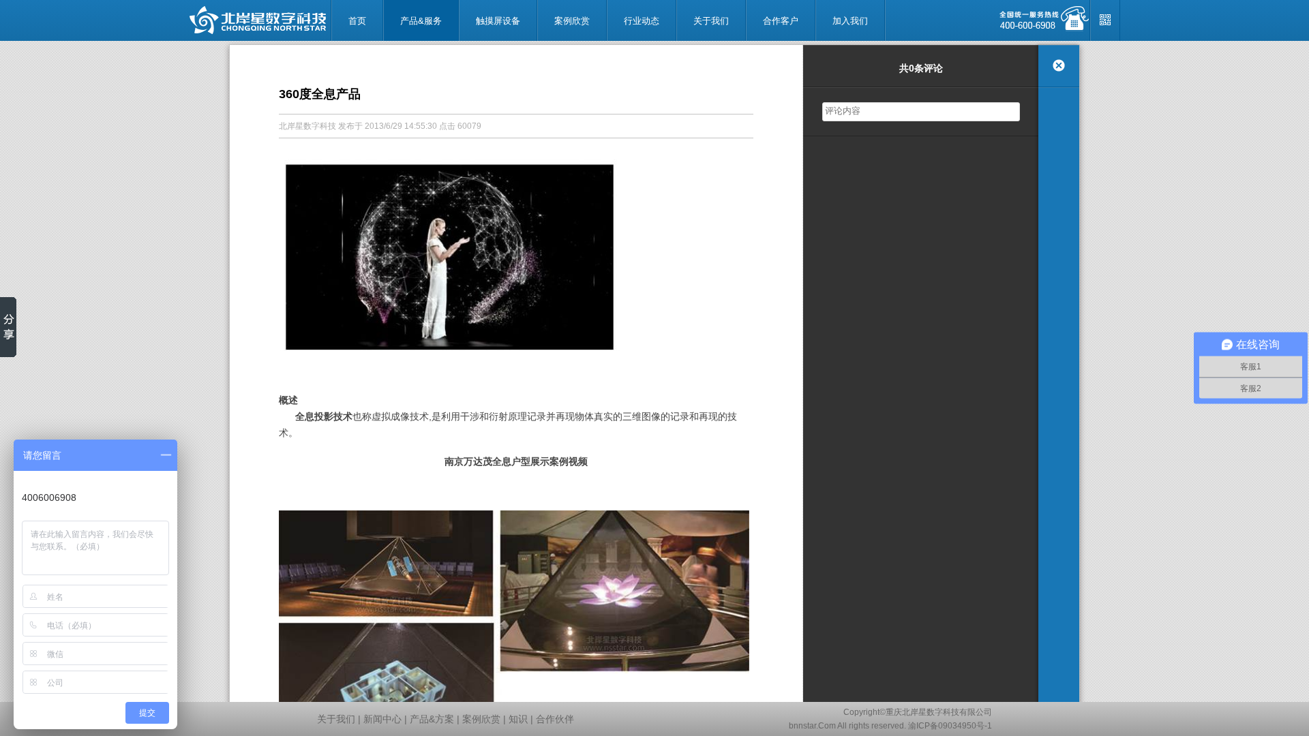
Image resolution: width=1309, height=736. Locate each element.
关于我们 (336, 719)
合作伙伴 (555, 719)
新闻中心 (382, 719)
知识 (518, 719)
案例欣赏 (481, 719)
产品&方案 (432, 719)
